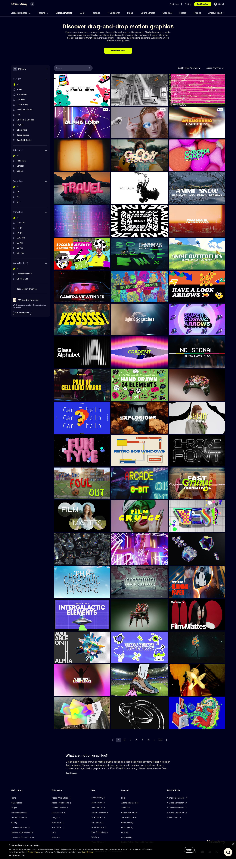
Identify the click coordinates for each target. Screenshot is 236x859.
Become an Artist (129, 813)
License (124, 832)
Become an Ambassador (22, 832)
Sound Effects (148, 13)
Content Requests (19, 817)
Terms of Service (128, 817)
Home (13, 798)
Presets (42, 13)
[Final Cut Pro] (104, 817)
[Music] (98, 837)
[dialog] (118, 850)
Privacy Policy (127, 827)
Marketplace (16, 803)
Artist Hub (125, 808)
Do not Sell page (87, 852)
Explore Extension (22, 313)
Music (130, 13)
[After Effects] (104, 802)
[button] (81, 855)
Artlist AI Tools (215, 13)
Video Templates (19, 13)
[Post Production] (107, 832)
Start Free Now (203, 4)
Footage (96, 13)
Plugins (197, 13)
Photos (182, 13)
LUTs (82, 13)
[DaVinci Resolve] (107, 812)
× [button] (233, 844)
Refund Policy (127, 822)
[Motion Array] (104, 797)
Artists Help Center (129, 803)
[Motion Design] (105, 827)
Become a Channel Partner (23, 837)
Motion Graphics (64, 13)
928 (160, 740)
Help (123, 798)
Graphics (167, 13)
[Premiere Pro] (104, 807)
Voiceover (115, 13)
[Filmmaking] (102, 822)
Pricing (14, 822)
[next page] (166, 740)
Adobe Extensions (19, 813)
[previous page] (112, 740)
